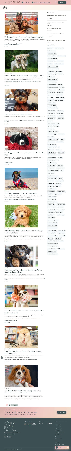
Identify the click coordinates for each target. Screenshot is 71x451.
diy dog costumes (51, 71)
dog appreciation (59, 71)
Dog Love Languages (51, 92)
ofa (58, 147)
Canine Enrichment (60, 61)
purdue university (51, 212)
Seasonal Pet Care (61, 230)
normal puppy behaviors (15, 120)
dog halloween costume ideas (53, 87)
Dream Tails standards (51, 110)
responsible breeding (35, 398)
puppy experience (51, 183)
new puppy (62, 139)
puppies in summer (51, 173)
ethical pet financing (51, 113)
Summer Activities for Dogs (52, 235)
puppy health (58, 186)
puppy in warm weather (61, 191)
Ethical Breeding (60, 110)
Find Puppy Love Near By (59, 444)
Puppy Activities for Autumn (53, 175)
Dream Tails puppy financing (10, 238)
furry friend (50, 126)
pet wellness (60, 157)
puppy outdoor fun (58, 194)
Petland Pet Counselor (51, 165)
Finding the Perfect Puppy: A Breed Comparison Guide (24, 37)
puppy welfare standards (52, 209)
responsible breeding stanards (53, 220)
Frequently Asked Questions (60, 432)
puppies (62, 170)
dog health (7, 398)
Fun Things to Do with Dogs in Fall (53, 123)
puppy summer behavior (34, 120)
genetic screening (12, 398)
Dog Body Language (51, 76)
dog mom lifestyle (16, 318)
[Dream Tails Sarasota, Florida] (14, 2)
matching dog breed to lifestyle (53, 139)
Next (15, 405)
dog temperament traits (24, 199)
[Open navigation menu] (6, 2)
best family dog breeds (9, 43)
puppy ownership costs (29, 238)
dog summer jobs (17, 199)
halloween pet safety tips (52, 134)
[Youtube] (10, 437)
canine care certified (8, 278)
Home (4, 8)
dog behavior (12, 359)
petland (57, 160)
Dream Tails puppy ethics (52, 105)
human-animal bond (26, 359)
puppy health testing (27, 398)
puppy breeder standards (52, 178)
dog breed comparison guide (28, 43)
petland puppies (60, 165)
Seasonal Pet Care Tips (51, 233)
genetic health (56, 126)
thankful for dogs (58, 238)
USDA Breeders (61, 248)
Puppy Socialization (51, 204)
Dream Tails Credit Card (59, 100)
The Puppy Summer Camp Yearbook (18, 114)
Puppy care (60, 178)
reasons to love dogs (59, 212)
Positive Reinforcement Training (26, 318)
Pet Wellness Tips (51, 160)
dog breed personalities (9, 199)
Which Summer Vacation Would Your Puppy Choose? (24, 76)
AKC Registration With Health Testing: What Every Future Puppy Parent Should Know (23, 392)
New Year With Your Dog (52, 144)
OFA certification (51, 149)
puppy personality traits (25, 120)
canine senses (7, 359)
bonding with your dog (9, 318)
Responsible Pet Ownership (14, 44)
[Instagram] (8, 437)
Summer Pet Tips (62, 235)
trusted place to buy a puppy (53, 243)
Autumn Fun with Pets (59, 48)
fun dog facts (32, 199)
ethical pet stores (15, 278)
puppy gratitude (59, 183)
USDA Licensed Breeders (52, 251)
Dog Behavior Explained (58, 74)
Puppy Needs (50, 194)
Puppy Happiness (51, 186)
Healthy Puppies (61, 134)
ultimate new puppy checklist (53, 246)
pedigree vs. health (19, 398)
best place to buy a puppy (52, 53)
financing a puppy (61, 118)
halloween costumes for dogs (53, 131)
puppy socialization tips (61, 204)
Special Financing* (58, 436)
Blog (56, 440)
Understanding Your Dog (52, 248)
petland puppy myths (33, 278)
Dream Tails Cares (58, 438)
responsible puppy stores (52, 230)
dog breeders (60, 84)
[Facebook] (5, 437)
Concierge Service (58, 430)
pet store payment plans (20, 238)
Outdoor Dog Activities (52, 152)
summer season (50, 238)
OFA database (58, 149)
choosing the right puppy (18, 43)
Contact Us (57, 442)
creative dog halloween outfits (53, 66)
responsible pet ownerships (39, 238)
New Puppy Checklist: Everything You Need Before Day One (55, 34)
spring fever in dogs (61, 233)
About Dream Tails (58, 434)
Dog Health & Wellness (52, 89)
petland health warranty (24, 278)
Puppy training (60, 207)
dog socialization (8, 120)
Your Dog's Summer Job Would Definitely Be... (56, 40)
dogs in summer (50, 100)
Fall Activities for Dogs (51, 118)
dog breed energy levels (27, 81)
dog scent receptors (19, 359)
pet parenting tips (33, 359)
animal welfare (50, 48)
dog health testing (61, 89)
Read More (7, 46)
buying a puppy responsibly (52, 58)
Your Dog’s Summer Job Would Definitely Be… (22, 194)
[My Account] (56, 2)
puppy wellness (61, 209)
